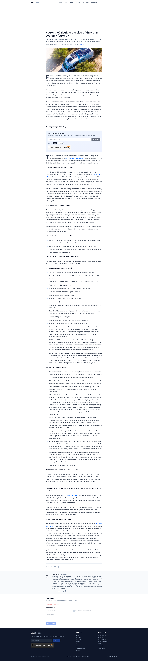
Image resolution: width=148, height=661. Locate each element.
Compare (78, 641)
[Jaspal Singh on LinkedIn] (65, 591)
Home (77, 635)
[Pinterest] (116, 656)
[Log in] (116, 2)
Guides (71, 2)
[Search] (113, 2)
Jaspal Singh (49, 44)
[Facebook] (110, 656)
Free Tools (78, 639)
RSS (88, 656)
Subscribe (96, 139)
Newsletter (94, 2)
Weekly (61, 143)
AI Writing (100, 637)
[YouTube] (114, 656)
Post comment (51, 623)
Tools (65, 2)
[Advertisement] (74, 18)
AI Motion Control (102, 639)
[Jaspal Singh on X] (63, 591)
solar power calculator (69, 495)
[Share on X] (51, 566)
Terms (73, 656)
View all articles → (57, 591)
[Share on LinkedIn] (58, 566)
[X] (108, 656)
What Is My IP (101, 648)
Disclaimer (78, 656)
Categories (78, 637)
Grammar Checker (103, 635)
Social (60, 2)
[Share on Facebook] (54, 566)
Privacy (69, 656)
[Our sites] (40, 2)
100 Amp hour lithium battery (74, 158)
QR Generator (101, 643)
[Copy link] (62, 566)
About (77, 646)
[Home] (56, 2)
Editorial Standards (80, 648)
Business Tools (80, 2)
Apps (87, 2)
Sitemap (84, 656)
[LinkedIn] (112, 656)
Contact (78, 650)
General (82, 44)
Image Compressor (103, 641)
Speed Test (101, 646)
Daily (55, 143)
